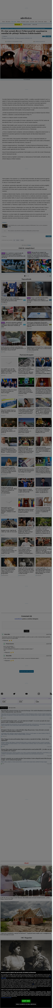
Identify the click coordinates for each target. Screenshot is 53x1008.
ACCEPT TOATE (26, 1001)
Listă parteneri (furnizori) (6, 997)
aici (33, 984)
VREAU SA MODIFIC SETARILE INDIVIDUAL (26, 1004)
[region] (26, 989)
